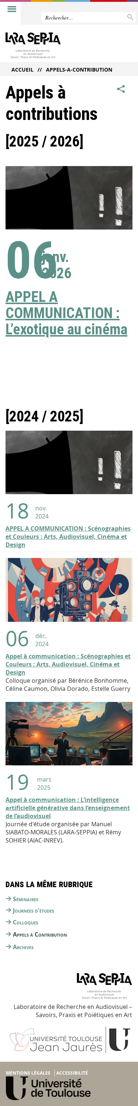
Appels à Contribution (40, 934)
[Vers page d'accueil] (55, 47)
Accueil (22, 69)
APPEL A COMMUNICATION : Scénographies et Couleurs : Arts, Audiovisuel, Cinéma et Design (68, 536)
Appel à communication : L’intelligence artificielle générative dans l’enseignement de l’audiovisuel (68, 808)
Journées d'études (33, 910)
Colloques (25, 922)
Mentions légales (28, 1073)
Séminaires (25, 899)
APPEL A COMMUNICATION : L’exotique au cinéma (66, 313)
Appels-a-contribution (79, 69)
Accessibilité (72, 1073)
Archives (23, 947)
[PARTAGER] (121, 89)
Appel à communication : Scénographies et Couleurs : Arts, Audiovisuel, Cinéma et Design (68, 664)
